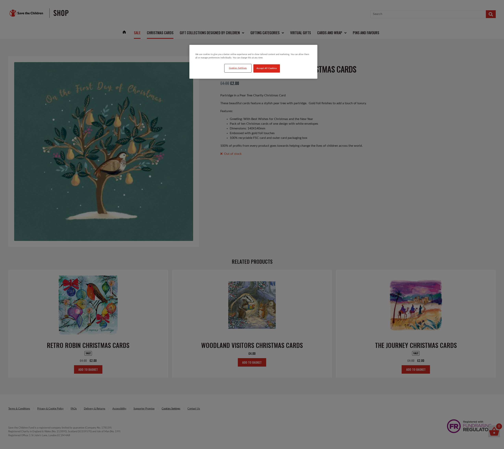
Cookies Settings (238, 68)
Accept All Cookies (267, 68)
